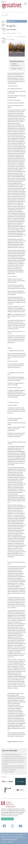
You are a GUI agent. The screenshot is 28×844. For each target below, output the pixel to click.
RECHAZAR (10, 842)
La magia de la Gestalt (8, 771)
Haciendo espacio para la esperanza (11, 754)
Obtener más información (10, 839)
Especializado (10, 36)
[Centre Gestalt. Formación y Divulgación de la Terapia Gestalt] (7, 781)
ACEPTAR (3, 842)
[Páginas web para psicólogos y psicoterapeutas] (20, 781)
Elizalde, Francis (15, 65)
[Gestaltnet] (12, 5)
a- (2, 33)
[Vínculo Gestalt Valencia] (7, 790)
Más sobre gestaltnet (7, 818)
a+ (4, 33)
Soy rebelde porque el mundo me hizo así (12, 756)
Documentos (11, 21)
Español (20, 68)
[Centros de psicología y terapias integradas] (20, 790)
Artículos (19, 33)
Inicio (2, 15)
